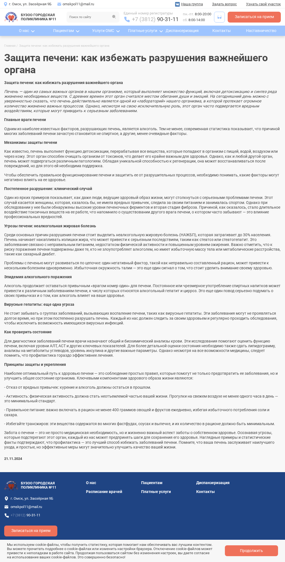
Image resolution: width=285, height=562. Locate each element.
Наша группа (192, 4)
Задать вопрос (224, 4)
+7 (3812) (155, 19)
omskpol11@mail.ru (78, 4)
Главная (10, 46)
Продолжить (251, 550)
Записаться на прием (254, 16)
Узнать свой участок (263, 4)
